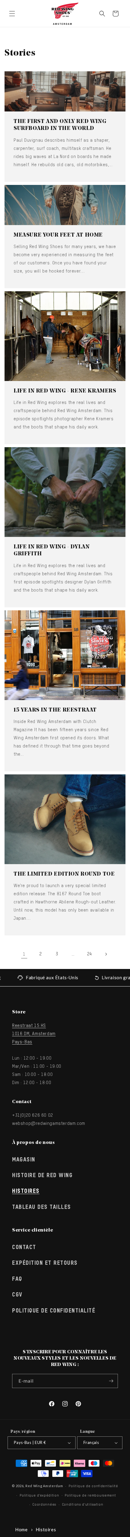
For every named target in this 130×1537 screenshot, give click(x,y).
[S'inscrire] (111, 1381)
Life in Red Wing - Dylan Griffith (51, 550)
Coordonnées (44, 1504)
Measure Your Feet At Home (58, 235)
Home (21, 1529)
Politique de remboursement (90, 1495)
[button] (12, 13)
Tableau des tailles (41, 1207)
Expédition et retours (45, 1263)
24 (89, 954)
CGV (17, 1295)
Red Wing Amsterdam (44, 1486)
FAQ (17, 1279)
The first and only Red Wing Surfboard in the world (60, 125)
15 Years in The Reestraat (55, 710)
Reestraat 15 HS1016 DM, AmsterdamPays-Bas (34, 1033)
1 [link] (24, 954)
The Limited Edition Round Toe (64, 874)
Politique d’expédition (39, 1495)
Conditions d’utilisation (82, 1504)
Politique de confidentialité (53, 1311)
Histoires (26, 1191)
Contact (24, 1247)
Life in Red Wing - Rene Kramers (65, 391)
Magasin (23, 1160)
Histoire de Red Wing (42, 1175)
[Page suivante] (105, 954)
